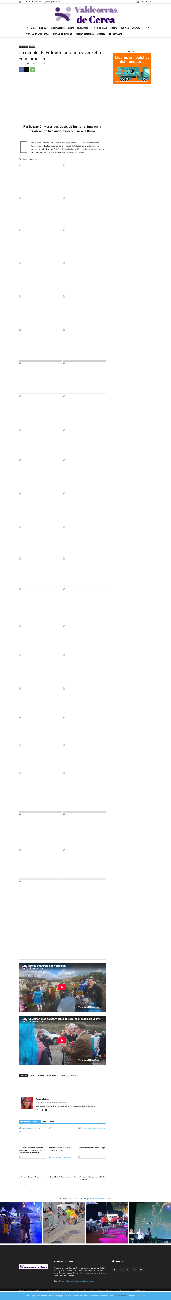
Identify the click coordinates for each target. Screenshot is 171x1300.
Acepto (132, 1296)
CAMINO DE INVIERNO (62, 34)
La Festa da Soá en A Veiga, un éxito (32, 1177)
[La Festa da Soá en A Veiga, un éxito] (32, 1165)
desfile (32, 1075)
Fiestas (113, 28)
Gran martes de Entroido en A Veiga (91, 1148)
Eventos (125, 28)
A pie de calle (100, 28)
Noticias (43, 28)
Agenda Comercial (85, 34)
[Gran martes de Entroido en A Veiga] (92, 1136)
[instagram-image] (21, 1222)
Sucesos (101, 34)
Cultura (136, 28)
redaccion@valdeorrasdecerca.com (79, 1281)
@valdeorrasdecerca (99, 1198)
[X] (146, 1)
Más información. (121, 1296)
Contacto (117, 34)
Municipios (82, 28)
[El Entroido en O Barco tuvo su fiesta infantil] (62, 1165)
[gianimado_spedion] (132, 83)
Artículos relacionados (29, 1122)
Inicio (33, 28)
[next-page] (24, 1184)
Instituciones (58, 28)
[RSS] (142, 1)
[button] (149, 28)
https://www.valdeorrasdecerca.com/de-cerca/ (51, 1102)
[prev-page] (20, 1184)
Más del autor (48, 1122)
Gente (71, 28)
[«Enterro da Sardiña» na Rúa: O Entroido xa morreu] (62, 1136)
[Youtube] (150, 1)
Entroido (64, 1075)
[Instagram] (138, 1)
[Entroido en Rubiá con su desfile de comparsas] (92, 1165)
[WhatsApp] (32, 69)
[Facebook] (134, 1)
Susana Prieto (26, 64)
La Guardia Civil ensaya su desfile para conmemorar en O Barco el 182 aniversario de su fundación (32, 1150)
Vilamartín (73, 1075)
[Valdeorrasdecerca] (85, 14)
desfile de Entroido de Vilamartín (47, 1075)
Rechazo (141, 1296)
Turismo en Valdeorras (37, 34)
